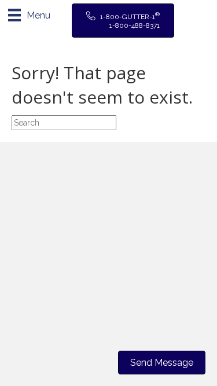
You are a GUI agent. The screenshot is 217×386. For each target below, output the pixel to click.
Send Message (161, 362)
